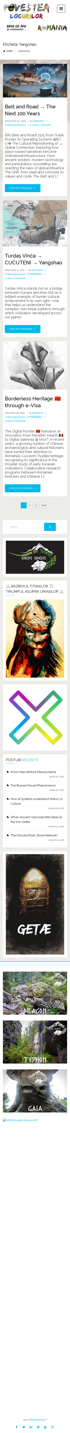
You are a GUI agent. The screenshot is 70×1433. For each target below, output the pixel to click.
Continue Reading (21, 188)
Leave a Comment (40, 125)
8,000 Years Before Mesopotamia (33, 772)
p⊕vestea (38, 121)
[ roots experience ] (15, 125)
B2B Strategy (38, 1419)
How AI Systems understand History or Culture (37, 801)
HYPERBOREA (34, 274)
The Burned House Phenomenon (33, 785)
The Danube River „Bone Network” (34, 835)
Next (43, 505)
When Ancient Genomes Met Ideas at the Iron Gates (36, 819)
